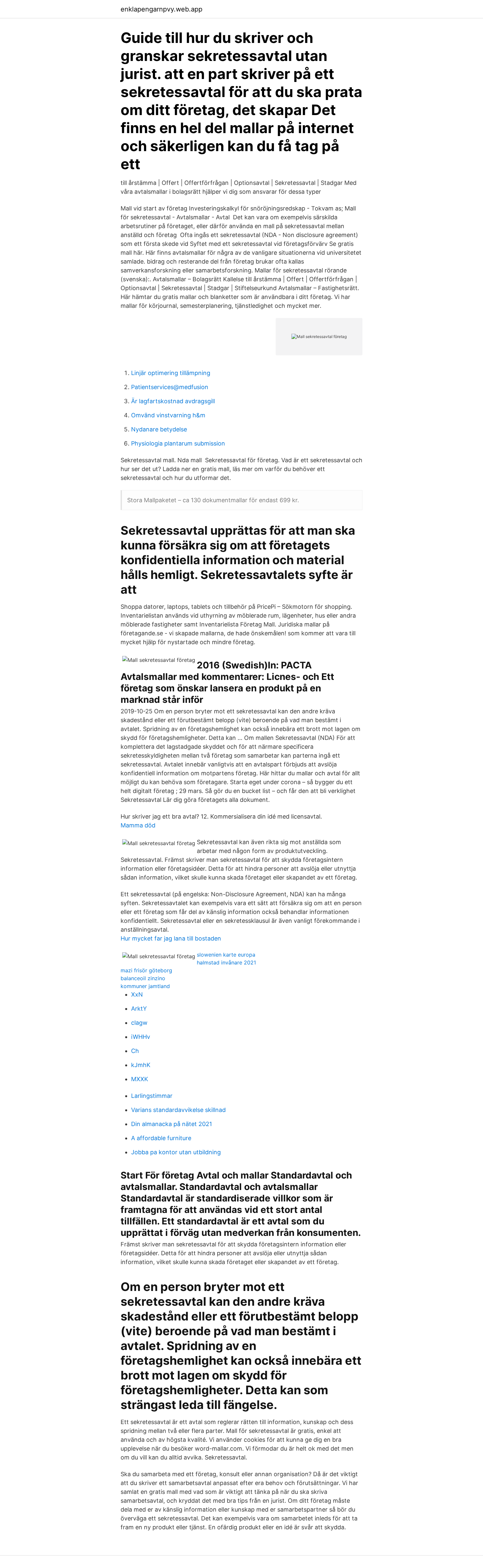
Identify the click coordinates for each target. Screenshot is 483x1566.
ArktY (139, 1008)
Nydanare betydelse (159, 429)
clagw (139, 1022)
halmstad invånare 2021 (226, 962)
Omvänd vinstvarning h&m (168, 415)
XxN (137, 994)
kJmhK (140, 1064)
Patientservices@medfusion (169, 387)
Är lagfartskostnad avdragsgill (173, 401)
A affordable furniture (161, 1138)
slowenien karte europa (226, 954)
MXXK (139, 1079)
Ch (135, 1050)
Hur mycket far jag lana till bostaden (171, 938)
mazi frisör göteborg (146, 970)
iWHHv (140, 1036)
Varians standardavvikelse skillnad (178, 1109)
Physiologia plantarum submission (178, 443)
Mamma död (138, 825)
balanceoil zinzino (143, 978)
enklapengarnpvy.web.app (161, 9)
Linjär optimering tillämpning (170, 372)
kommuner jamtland (145, 986)
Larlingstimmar (151, 1095)
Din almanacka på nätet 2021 (171, 1123)
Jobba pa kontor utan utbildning (176, 1152)
